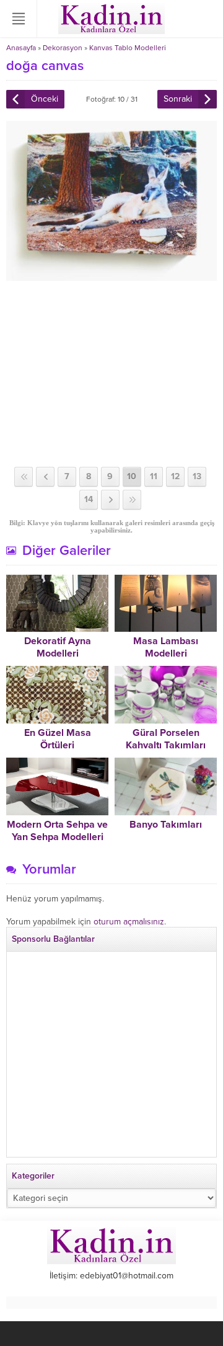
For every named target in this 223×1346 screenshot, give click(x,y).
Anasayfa (21, 47)
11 (153, 476)
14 (88, 499)
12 (175, 476)
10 (131, 476)
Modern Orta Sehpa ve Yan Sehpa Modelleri (57, 830)
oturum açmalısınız (129, 921)
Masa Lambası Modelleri (165, 647)
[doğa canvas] (111, 275)
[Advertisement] (111, 374)
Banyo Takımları (165, 824)
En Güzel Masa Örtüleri (57, 739)
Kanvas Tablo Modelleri (127, 47)
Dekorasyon (62, 47)
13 (197, 476)
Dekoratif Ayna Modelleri (57, 647)
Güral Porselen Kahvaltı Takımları (166, 739)
